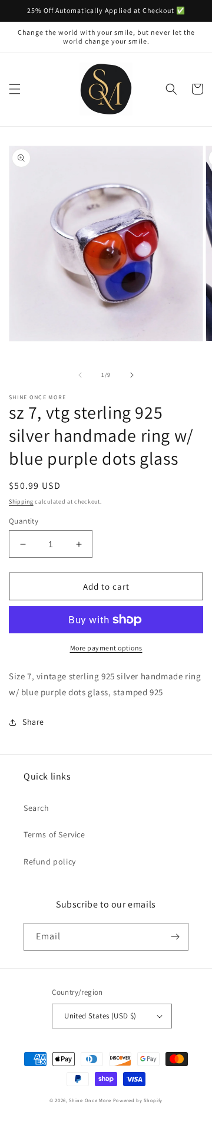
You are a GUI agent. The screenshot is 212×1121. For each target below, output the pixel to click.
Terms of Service (54, 834)
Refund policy (50, 861)
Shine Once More (90, 1100)
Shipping (21, 501)
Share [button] (33, 721)
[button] (15, 89)
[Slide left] (80, 375)
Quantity (23, 521)
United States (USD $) (100, 1016)
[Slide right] (132, 375)
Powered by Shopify (138, 1100)
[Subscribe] (175, 937)
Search (36, 808)
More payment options (106, 647)
